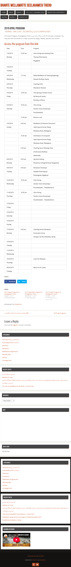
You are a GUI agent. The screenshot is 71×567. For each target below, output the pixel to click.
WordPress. (42, 560)
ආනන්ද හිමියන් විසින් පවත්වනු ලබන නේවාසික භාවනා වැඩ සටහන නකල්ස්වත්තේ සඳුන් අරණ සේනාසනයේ (35, 380)
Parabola (35, 560)
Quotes (4, 357)
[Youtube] (37, 564)
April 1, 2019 (17, 31)
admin (9, 31)
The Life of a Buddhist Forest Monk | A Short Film (18, 386)
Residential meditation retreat (12, 520)
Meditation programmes (10, 351)
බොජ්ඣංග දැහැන (7, 383)
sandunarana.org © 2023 (35, 556)
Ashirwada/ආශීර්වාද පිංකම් (10, 342)
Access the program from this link (21, 44)
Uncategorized (6, 360)
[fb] (33, 564)
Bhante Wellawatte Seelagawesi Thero (25, 5)
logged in (15, 325)
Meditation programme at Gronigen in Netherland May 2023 (22, 517)
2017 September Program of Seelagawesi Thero (33, 293)
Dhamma (5, 345)
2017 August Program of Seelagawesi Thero (11, 293)
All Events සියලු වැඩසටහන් (31, 31)
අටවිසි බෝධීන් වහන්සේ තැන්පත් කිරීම (16, 313)
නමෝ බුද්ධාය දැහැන (8, 374)
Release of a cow (7, 377)
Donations (5, 348)
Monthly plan (45, 31)
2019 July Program (60, 313)
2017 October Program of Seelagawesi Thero (53, 293)
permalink (18, 304)
